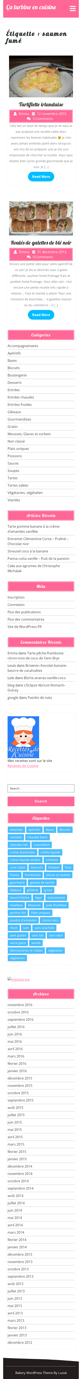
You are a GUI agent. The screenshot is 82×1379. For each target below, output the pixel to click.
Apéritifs (14, 353)
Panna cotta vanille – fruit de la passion (38, 558)
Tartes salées (18, 485)
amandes (16, 830)
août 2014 (15, 1195)
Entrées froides (20, 404)
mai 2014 (15, 1217)
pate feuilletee (56, 905)
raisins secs (50, 920)
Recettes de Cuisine (23, 765)
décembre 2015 (20, 1078)
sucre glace (18, 943)
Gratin (13, 426)
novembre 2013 (20, 1261)
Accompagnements (23, 346)
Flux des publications (24, 612)
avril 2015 (15, 1137)
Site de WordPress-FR (25, 626)
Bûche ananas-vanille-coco (45, 678)
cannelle (16, 837)
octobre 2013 (18, 1269)
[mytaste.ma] (19, 979)
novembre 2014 (20, 1173)
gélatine (32, 890)
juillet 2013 (16, 1291)
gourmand (17, 882)
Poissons (15, 456)
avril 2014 (15, 1225)
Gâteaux (14, 412)
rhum (14, 928)
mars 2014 (16, 1232)
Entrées (14, 390)
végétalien (55, 950)
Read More (41, 176)
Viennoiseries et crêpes (26, 950)
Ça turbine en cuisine (31, 7)
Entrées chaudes (21, 397)
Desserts (15, 382)
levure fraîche (19, 898)
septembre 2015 (20, 1100)
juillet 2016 (16, 1027)
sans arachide (44, 928)
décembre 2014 (20, 1166)
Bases (12, 360)
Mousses (34, 905)
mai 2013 (15, 1305)
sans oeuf (56, 935)
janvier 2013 (17, 1335)
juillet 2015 (16, 1115)
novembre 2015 (20, 1085)
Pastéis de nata (40, 697)
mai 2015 (15, 1129)
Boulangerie (17, 375)
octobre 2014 (18, 1181)
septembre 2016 (20, 1019)
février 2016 (17, 1063)
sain (26, 928)
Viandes (14, 500)
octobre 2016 (18, 1012)
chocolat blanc (37, 837)
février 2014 (17, 1239)
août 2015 (15, 1107)
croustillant (42, 845)
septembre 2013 (20, 1276)
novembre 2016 (20, 1005)
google (13, 697)
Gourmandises (19, 419)
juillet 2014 (16, 1203)
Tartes (13, 478)
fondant (54, 867)
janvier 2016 (17, 1071)
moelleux (16, 905)
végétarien (17, 958)
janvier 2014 (17, 1247)
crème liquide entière (25, 860)
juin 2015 (15, 1122)
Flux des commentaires (26, 619)
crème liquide (50, 852)
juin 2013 (15, 1298)
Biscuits (14, 368)
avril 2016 (15, 1049)
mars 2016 (16, 1056)
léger (38, 898)
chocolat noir (19, 845)
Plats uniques (18, 448)
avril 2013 (15, 1313)
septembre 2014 (20, 1188)
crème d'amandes (22, 852)
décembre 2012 (20, 1342)
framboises (33, 875)
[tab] (73, 8)
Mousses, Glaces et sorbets (29, 434)
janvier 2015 (17, 1159)
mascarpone (56, 898)
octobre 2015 (18, 1093)
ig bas (48, 890)
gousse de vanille (42, 882)
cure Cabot (17, 867)
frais (68, 867)
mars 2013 (16, 1320)
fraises (14, 875)
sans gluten (18, 935)
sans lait (38, 935)
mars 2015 (16, 1144)
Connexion (16, 604)
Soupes (13, 470)
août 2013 (15, 1283)
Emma (13, 653)
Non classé (16, 441)
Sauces (13, 463)
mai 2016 (15, 1041)
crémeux (52, 860)
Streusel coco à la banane (28, 551)
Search (41, 801)
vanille (36, 943)
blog (11, 685)
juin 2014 (15, 1210)
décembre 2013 (20, 1254)
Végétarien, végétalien (25, 492)
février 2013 (17, 1328)
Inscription (16, 597)
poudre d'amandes (23, 920)
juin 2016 (15, 1034)
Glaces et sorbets (58, 875)
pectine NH (18, 913)
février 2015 (17, 1151)
